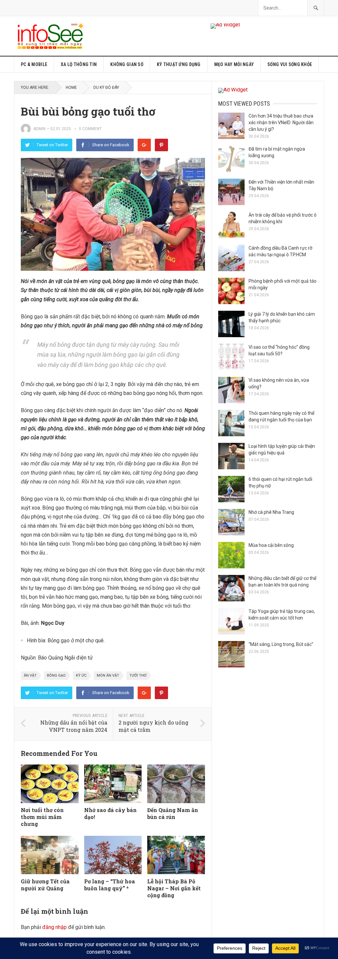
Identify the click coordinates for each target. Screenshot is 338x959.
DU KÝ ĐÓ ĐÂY (106, 87)
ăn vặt (30, 675)
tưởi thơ (138, 675)
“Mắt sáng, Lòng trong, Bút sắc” (281, 644)
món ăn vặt (108, 675)
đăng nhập (54, 927)
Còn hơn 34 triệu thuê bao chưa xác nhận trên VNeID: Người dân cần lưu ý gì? (281, 122)
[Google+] (144, 145)
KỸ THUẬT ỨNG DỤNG (179, 64)
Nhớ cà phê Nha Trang (271, 512)
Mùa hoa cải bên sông (271, 545)
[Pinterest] (161, 145)
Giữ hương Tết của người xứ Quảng (45, 885)
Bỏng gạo (56, 675)
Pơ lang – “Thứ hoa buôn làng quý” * (109, 885)
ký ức (81, 675)
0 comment (90, 128)
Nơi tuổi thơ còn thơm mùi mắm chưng (42, 816)
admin (39, 128)
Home (71, 87)
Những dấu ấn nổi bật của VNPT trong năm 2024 (73, 726)
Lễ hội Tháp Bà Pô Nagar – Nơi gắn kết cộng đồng (174, 888)
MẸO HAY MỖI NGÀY (234, 64)
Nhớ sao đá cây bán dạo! (110, 813)
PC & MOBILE (34, 64)
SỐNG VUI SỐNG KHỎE (289, 64)
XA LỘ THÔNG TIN (79, 64)
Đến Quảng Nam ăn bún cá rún (172, 813)
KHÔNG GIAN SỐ (126, 64)
